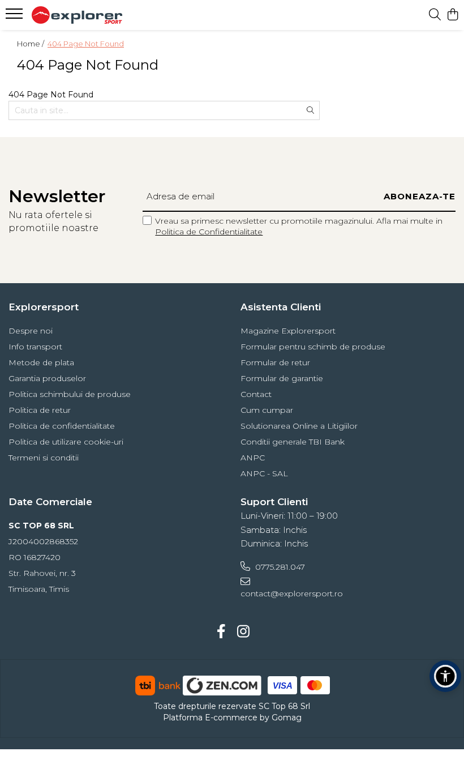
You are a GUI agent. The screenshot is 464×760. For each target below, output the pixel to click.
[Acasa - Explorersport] (77, 15)
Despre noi (30, 331)
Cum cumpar (266, 410)
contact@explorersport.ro (291, 593)
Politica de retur (39, 410)
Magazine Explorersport (288, 331)
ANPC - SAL (264, 473)
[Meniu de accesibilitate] (445, 676)
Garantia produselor (47, 378)
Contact (256, 394)
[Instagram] (243, 632)
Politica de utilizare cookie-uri (65, 442)
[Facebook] (221, 632)
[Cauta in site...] (435, 15)
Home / (31, 43)
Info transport (35, 346)
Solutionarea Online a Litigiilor (299, 426)
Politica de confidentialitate (61, 426)
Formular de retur (275, 362)
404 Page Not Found (86, 43)
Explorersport (43, 307)
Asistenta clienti (280, 307)
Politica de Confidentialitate (209, 232)
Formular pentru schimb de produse (312, 346)
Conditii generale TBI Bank (292, 442)
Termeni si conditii (43, 457)
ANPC (252, 457)
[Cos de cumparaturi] (452, 15)
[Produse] (15, 16)
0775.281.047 (279, 567)
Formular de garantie (281, 378)
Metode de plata (41, 362)
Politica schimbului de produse (69, 394)
